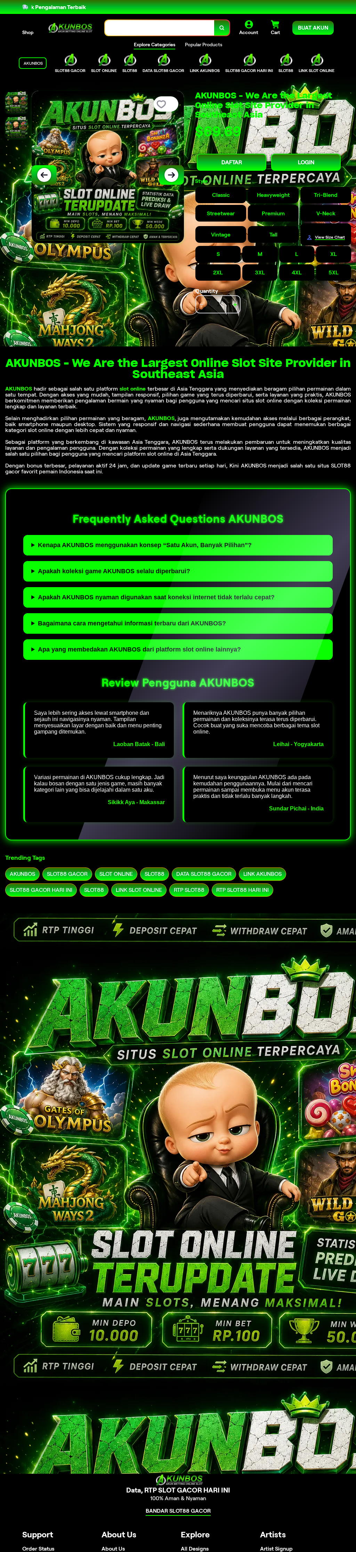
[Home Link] (69, 28)
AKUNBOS (18, 389)
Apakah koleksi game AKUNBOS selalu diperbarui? (114, 571)
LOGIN (306, 162)
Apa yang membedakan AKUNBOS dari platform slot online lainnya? (139, 649)
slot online (133, 389)
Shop (27, 32)
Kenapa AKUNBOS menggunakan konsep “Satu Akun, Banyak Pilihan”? (145, 545)
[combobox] (160, 28)
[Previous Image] (44, 175)
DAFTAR (231, 162)
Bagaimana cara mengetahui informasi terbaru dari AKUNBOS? (132, 623)
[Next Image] (171, 175)
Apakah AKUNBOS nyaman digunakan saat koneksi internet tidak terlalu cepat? (156, 597)
